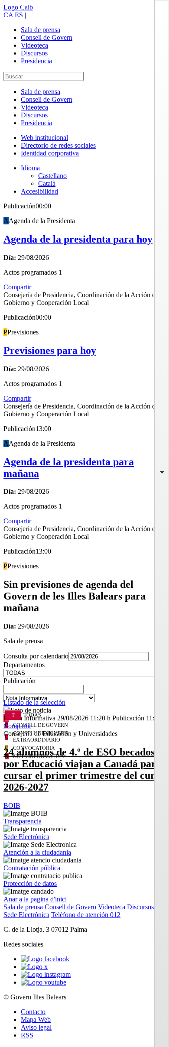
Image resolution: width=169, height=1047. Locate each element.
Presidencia (36, 61)
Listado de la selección (34, 702)
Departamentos (24, 664)
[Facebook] (45, 959)
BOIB (11, 805)
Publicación (19, 680)
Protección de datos (30, 883)
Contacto (33, 1011)
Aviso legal (36, 1027)
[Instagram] (46, 974)
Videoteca (34, 45)
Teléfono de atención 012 (85, 914)
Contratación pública (31, 868)
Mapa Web (36, 1019)
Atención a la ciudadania (37, 852)
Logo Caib (18, 7)
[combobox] (84, 692)
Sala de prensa (40, 29)
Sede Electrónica (26, 836)
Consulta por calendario (35, 656)
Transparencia (22, 821)
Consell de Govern (46, 37)
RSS (27, 1035)
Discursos (34, 53)
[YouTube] (43, 982)
